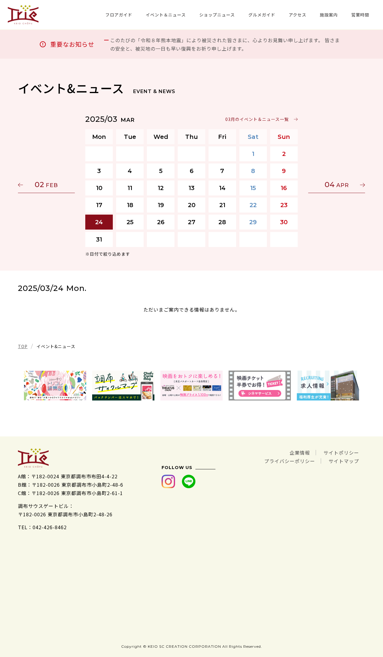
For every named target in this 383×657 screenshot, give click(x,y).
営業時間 (360, 15)
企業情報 (300, 452)
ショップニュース (217, 15)
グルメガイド (261, 15)
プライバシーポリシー (289, 461)
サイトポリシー (341, 452)
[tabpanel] (55, 385)
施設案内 (329, 15)
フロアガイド (118, 15)
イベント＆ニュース (166, 15)
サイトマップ (344, 461)
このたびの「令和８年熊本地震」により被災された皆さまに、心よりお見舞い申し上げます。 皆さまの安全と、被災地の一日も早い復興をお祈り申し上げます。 (225, 44)
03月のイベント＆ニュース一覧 (257, 119)
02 (46, 184)
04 (337, 184)
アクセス (297, 15)
